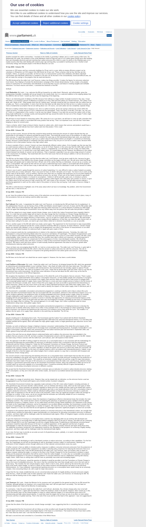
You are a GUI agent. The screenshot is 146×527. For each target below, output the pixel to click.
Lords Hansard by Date (83, 48)
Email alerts (91, 32)
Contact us (109, 32)
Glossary (14, 523)
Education (81, 41)
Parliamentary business (19, 41)
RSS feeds (100, 32)
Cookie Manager (84, 523)
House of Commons (11, 45)
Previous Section (12, 53)
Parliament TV (84, 45)
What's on (35, 45)
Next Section (10, 520)
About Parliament (53, 41)
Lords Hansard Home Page (83, 53)
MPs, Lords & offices (37, 41)
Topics (98, 45)
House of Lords (25, 45)
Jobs (42, 523)
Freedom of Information (32, 523)
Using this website (50, 523)
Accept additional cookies (25, 23)
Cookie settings (80, 23)
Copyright (59, 523)
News (92, 45)
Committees (57, 45)
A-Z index (7, 523)
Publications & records (70, 45)
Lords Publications (61, 48)
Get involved (65, 41)
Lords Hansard (71, 48)
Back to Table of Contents (49, 53)
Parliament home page (18, 48)
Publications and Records (47, 48)
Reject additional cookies (55, 23)
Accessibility (81, 32)
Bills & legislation (46, 45)
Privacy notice (67, 523)
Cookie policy (76, 523)
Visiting (74, 41)
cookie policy (74, 16)
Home (7, 41)
